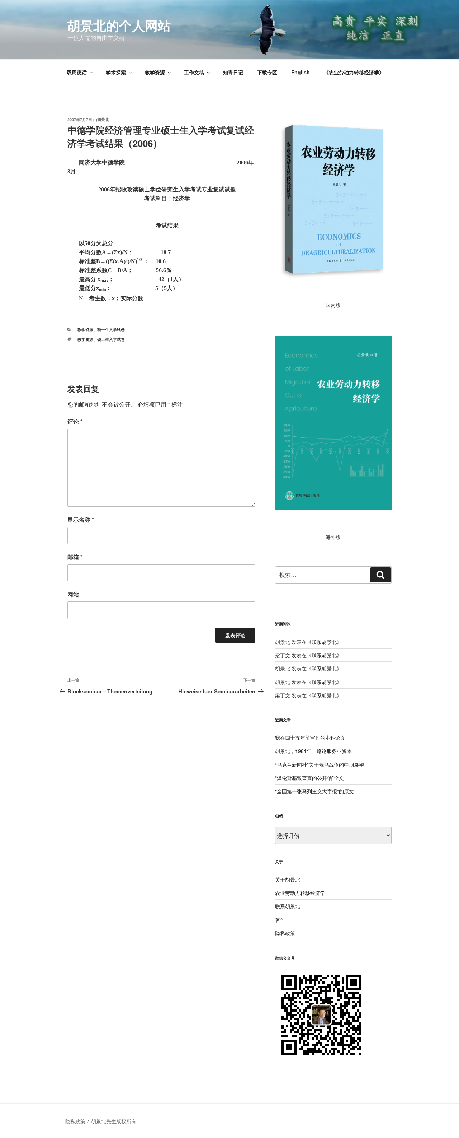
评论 (74, 421)
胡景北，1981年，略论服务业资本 (313, 750)
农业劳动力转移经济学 (300, 892)
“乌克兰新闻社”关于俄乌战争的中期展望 (319, 764)
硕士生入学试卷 (111, 329)
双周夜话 (77, 72)
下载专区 (267, 72)
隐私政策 (285, 933)
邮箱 (74, 557)
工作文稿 (194, 72)
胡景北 (103, 119)
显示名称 (80, 519)
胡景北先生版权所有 (114, 1121)
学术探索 (116, 72)
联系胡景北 (324, 641)
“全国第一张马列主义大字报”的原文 (314, 791)
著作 (280, 919)
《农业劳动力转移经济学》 (354, 72)
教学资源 (155, 72)
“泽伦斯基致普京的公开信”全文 (309, 777)
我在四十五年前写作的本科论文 (310, 737)
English (300, 72)
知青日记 (233, 72)
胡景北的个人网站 (119, 25)
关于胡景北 (287, 879)
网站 (73, 594)
